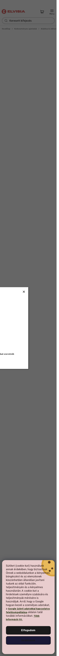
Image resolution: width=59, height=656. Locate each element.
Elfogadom (28, 630)
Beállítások (28, 640)
